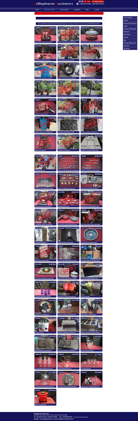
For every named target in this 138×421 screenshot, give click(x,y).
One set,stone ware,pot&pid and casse (67, 224)
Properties (77, 9)
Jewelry (125, 26)
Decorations (127, 31)
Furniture (126, 20)
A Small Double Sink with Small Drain (67, 350)
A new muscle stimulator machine (89, 188)
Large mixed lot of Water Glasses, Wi (90, 386)
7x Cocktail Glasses (86, 368)
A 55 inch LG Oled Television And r (89, 278)
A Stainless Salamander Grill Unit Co (67, 332)
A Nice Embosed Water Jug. (65, 368)
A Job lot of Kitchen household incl (67, 314)
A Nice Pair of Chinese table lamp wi (67, 296)
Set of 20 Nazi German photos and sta (67, 260)
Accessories (127, 48)
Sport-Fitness (127, 34)
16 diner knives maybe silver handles (44, 188)
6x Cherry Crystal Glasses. (87, 350)
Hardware (126, 37)
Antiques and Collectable (130, 28)
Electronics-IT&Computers (130, 23)
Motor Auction (64, 9)
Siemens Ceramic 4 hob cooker (65, 242)
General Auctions (49, 9)
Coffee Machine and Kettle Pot (88, 314)
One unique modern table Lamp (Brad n (90, 224)
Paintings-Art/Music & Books (130, 43)
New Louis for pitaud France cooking (67, 278)
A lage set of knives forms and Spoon (90, 170)
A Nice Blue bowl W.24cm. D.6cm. (89, 242)
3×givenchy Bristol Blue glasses (43, 296)
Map (87, 9)
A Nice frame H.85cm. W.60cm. (42, 260)
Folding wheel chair (40, 170)
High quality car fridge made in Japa (90, 206)
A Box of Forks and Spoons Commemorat (68, 170)
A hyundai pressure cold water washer (90, 260)
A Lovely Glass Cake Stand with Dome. (44, 386)
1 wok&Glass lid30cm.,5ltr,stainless (43, 224)
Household (126, 45)
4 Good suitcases (85, 296)
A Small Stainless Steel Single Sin (43, 350)
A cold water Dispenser (40, 242)
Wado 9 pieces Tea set (63, 206)
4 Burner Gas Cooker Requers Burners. (90, 332)
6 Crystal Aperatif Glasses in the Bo (43, 368)
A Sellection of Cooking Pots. (42, 314)
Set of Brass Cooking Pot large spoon (44, 278)
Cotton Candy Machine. (41, 404)
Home (37, 9)
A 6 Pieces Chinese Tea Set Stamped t (67, 386)
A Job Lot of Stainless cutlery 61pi (66, 188)
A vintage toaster (39, 332)
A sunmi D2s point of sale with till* (43, 206)
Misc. (125, 40)
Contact (97, 9)
